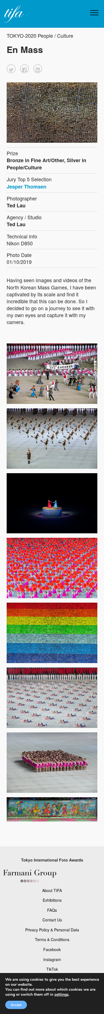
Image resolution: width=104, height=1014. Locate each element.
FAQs (52, 910)
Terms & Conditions (52, 939)
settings (61, 994)
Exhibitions (52, 900)
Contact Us (52, 920)
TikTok (52, 969)
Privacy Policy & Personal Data (52, 930)
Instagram (52, 959)
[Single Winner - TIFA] (13, 14)
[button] (11, 68)
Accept (16, 1005)
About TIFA (52, 890)
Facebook (52, 949)
